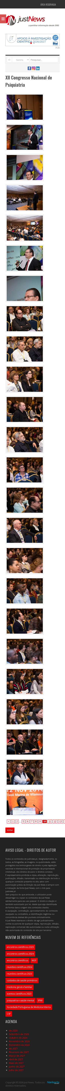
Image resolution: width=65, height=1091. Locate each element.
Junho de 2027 (16, 1066)
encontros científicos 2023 (20, 947)
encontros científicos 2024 (20, 953)
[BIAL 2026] (32, 39)
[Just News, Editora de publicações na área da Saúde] (32, 22)
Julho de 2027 (16, 1070)
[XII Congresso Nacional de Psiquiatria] (24, 106)
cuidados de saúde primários (22, 980)
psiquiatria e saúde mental (20, 1000)
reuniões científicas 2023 (19, 973)
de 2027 (13, 1048)
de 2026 (13, 1030)
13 (60, 821)
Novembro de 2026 (19, 1041)
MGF (34, 960)
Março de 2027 (17, 1055)
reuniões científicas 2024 (19, 967)
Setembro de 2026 (19, 1034)
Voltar (10, 830)
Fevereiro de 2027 (19, 1052)
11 (50, 821)
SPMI (40, 1000)
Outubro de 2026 (18, 1037)
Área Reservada (48, 4)
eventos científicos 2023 (19, 993)
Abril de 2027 (16, 1059)
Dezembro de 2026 (19, 1044)
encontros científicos (17, 960)
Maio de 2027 (16, 1063)
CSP (9, 1013)
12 (55, 821)
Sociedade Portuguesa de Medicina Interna (29, 1007)
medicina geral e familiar (19, 987)
